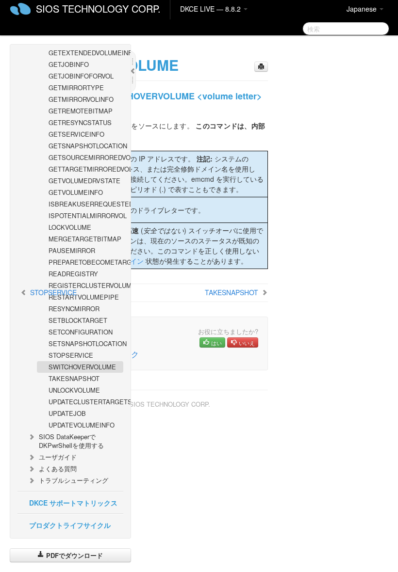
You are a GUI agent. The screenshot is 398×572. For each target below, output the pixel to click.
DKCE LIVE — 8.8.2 (211, 9)
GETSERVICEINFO (76, 134)
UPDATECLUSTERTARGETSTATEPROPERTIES (86, 401)
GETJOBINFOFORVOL (81, 75)
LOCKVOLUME (70, 227)
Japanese (363, 9)
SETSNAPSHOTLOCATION (86, 343)
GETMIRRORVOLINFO (81, 99)
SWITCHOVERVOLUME (82, 366)
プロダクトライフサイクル (70, 525)
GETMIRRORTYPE (76, 87)
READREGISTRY (73, 273)
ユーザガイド (58, 456)
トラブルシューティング (73, 480)
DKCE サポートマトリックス (73, 503)
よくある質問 (58, 468)
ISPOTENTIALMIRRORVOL (86, 215)
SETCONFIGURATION (81, 331)
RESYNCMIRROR (74, 308)
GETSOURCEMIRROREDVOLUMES (86, 157)
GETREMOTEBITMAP (81, 110)
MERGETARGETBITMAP (85, 238)
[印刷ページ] (261, 67)
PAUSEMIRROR (72, 250)
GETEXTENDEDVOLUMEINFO (86, 52)
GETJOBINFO (69, 64)
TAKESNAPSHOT (74, 378)
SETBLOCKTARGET (78, 320)
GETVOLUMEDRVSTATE (84, 180)
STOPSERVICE (71, 355)
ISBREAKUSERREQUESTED (86, 203)
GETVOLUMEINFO (76, 192)
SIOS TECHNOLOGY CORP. (98, 8)
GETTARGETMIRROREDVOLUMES (86, 169)
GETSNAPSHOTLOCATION (86, 145)
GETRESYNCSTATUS (80, 122)
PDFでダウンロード (73, 555)
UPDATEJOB (67, 413)
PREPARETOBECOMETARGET (86, 262)
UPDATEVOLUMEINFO (82, 424)
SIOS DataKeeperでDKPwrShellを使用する (71, 441)
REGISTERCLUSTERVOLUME (86, 285)
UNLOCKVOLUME (74, 390)
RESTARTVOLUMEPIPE (84, 297)
